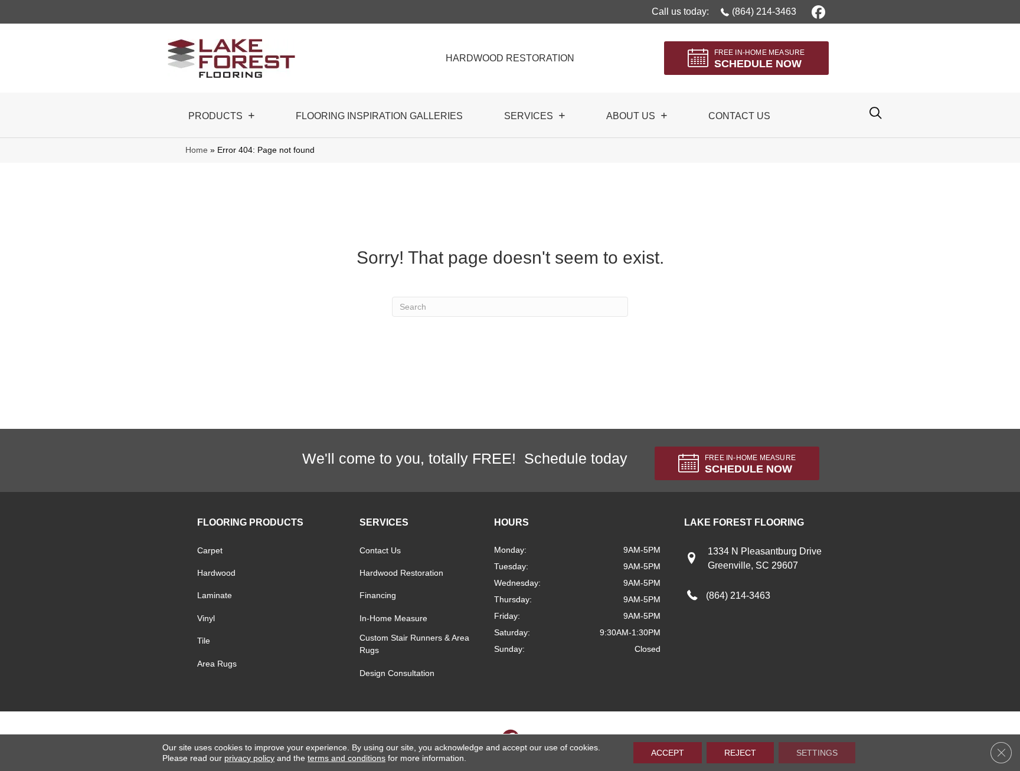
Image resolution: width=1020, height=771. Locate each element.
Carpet (210, 550)
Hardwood (216, 573)
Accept (667, 752)
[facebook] (816, 11)
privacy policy (249, 758)
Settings (817, 752)
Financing (377, 595)
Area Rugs (217, 663)
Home (196, 150)
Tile (203, 640)
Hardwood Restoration (401, 573)
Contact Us (380, 550)
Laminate (214, 595)
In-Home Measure (393, 618)
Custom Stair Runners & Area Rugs (414, 644)
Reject (740, 752)
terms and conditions (346, 758)
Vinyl (206, 618)
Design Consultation (396, 673)
